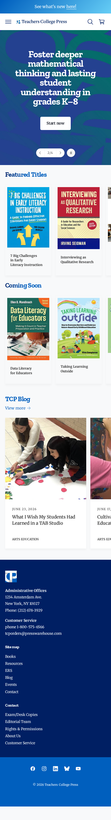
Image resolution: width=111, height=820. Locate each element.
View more (15, 408)
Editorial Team (18, 721)
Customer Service (20, 743)
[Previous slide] (40, 153)
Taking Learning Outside (74, 369)
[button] (8, 22)
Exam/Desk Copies (21, 714)
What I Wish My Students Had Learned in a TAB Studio (43, 520)
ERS (8, 670)
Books (10, 656)
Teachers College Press (61, 785)
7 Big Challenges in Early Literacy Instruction (26, 260)
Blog (9, 677)
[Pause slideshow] (71, 153)
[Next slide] (60, 153)
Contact (11, 691)
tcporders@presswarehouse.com (33, 633)
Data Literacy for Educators (21, 370)
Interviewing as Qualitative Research (77, 259)
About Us (13, 736)
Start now (55, 123)
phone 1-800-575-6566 (24, 627)
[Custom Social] (67, 768)
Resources (14, 663)
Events (11, 684)
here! (71, 6)
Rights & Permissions (24, 729)
